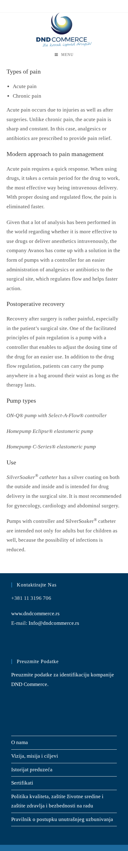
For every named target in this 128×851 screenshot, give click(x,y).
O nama (19, 742)
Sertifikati (22, 783)
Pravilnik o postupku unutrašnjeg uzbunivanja (62, 819)
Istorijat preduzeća (32, 770)
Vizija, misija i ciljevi (34, 756)
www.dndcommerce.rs (35, 613)
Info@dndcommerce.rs (54, 623)
